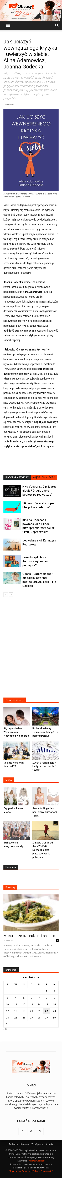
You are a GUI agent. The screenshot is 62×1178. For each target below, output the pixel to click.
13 (31, 1004)
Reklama (24, 1144)
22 (46, 1011)
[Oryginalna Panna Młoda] (16, 796)
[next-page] (11, 594)
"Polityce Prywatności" (42, 1171)
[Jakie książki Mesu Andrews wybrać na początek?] (12, 561)
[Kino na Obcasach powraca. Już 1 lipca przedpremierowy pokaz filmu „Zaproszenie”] (12, 524)
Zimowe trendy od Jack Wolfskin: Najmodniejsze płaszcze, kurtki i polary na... (42, 850)
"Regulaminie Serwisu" (19, 1171)
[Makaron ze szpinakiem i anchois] (31, 912)
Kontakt (49, 1144)
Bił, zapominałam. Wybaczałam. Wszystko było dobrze (16, 732)
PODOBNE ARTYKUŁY (17, 477)
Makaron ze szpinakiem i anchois (29, 936)
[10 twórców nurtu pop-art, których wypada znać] (12, 507)
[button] (8, 25)
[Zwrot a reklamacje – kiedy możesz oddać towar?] (45, 750)
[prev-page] (5, 594)
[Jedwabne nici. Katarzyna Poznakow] (12, 545)
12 (24, 1004)
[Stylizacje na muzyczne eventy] (16, 830)
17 (7, 1011)
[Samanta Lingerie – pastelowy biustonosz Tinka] (45, 796)
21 (39, 1011)
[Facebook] (21, 1131)
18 (15, 1011)
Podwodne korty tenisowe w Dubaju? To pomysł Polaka (45, 732)
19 (24, 1011)
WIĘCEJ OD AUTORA (44, 477)
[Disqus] (31, 649)
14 (39, 1004)
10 (7, 1004)
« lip (5, 1029)
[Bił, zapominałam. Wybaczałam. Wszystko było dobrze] (16, 716)
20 (31, 1011)
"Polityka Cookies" (36, 1160)
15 (46, 1004)
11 (15, 1004)
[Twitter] (40, 1131)
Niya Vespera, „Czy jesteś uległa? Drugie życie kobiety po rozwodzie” (39, 490)
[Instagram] (31, 1131)
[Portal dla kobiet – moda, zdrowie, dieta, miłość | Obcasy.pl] (31, 10)
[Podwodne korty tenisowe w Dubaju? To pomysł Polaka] (45, 716)
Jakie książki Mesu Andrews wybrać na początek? (35, 561)
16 (54, 1004)
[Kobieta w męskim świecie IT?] (16, 750)
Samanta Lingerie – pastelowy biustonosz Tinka (45, 812)
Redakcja (13, 1144)
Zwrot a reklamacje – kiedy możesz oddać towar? (44, 766)
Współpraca (37, 1144)
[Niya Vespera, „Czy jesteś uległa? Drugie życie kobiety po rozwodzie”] (12, 491)
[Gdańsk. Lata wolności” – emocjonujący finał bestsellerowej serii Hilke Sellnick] (12, 578)
